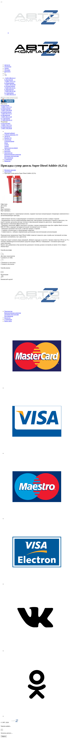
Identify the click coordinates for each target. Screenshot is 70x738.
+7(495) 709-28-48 (9, 84)
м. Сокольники (9, 93)
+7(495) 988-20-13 (9, 78)
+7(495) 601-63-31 (9, 88)
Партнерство (8, 153)
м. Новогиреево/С (6, 127)
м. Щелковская (9, 89)
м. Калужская (8, 79)
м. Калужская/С (5, 123)
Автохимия (7, 171)
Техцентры (7, 66)
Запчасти (7, 65)
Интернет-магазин (10, 170)
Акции (6, 68)
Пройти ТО (8, 138)
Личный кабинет (9, 133)
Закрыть (3, 736)
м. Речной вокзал (9, 86)
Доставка (7, 70)
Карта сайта (8, 321)
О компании (8, 159)
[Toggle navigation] (4, 33)
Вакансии (7, 161)
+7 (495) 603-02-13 (10, 94)
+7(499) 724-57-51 (9, 81)
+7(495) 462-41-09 (9, 91)
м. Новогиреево (9, 83)
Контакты (7, 71)
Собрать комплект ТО (11, 135)
